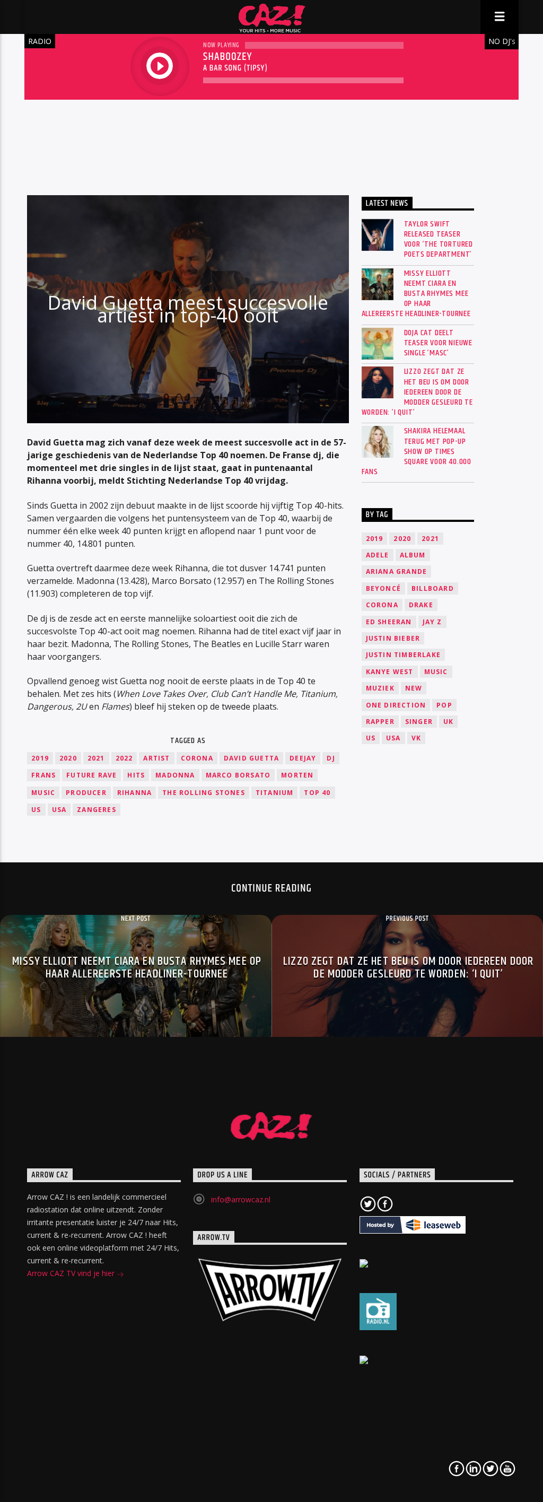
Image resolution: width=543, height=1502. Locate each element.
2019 (40, 758)
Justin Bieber (393, 638)
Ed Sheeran (389, 621)
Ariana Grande (396, 571)
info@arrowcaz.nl (240, 1199)
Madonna (175, 775)
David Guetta (251, 758)
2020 (68, 758)
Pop (444, 705)
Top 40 (317, 792)
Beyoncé (383, 588)
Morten (297, 775)
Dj (331, 758)
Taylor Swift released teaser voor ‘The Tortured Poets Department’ (438, 239)
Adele (377, 555)
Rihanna (134, 792)
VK (416, 738)
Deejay (303, 758)
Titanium (275, 792)
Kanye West (390, 671)
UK (448, 721)
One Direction (396, 705)
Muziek (380, 688)
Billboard (432, 588)
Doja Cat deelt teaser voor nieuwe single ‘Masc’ (438, 343)
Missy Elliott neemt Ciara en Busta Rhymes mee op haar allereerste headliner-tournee (416, 293)
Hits (136, 775)
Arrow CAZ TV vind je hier (72, 1273)
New (414, 688)
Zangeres (96, 809)
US (36, 809)
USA (59, 809)
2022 (124, 758)
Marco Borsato (238, 775)
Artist (156, 758)
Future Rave (91, 775)
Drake (421, 604)
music (43, 792)
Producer (86, 792)
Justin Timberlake (403, 654)
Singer (419, 721)
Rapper (380, 721)
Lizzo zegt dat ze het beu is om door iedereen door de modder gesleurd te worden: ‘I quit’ (417, 391)
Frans (43, 775)
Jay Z (432, 621)
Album (413, 555)
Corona (197, 758)
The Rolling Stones (203, 792)
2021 (96, 758)
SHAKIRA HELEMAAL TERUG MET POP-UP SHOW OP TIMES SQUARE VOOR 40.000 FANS (416, 451)
